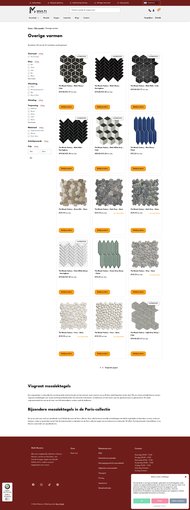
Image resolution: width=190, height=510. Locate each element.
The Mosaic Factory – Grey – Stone (143, 271)
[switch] (7, 499)
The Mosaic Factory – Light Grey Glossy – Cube (145, 334)
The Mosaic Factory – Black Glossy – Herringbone (107, 87)
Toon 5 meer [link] (32, 122)
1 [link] (100, 368)
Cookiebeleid (156, 506)
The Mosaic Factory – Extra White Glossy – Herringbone (73, 272)
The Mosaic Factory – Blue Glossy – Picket (143, 149)
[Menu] (11, 484)
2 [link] (102, 368)
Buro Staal (60, 504)
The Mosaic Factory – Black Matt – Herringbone (71, 149)
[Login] (153, 10)
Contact (86, 18)
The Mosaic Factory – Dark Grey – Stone (109, 209)
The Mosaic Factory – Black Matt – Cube (145, 86)
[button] (186, 477)
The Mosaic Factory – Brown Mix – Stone (73, 209)
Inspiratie (67, 18)
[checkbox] (40, 56)
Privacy (164, 506)
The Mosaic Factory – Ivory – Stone (71, 332)
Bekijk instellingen (178, 501)
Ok (142, 501)
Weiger (160, 501)
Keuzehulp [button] (33, 18)
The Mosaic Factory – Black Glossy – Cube (71, 87)
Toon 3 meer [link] (32, 78)
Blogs (77, 18)
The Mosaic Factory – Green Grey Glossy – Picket (109, 272)
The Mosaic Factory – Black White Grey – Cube (109, 149)
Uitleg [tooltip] (41, 54)
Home (30, 28)
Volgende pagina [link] (111, 368)
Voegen (56, 18)
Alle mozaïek (39, 28)
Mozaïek (46, 18)
